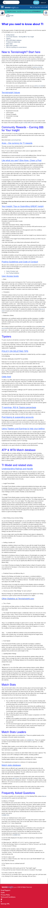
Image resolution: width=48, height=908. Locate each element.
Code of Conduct (10, 271)
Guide (3, 892)
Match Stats (9, 44)
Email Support (5, 890)
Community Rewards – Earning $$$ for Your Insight (20, 36)
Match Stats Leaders (11, 45)
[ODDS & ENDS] (2, 12)
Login (36, 2)
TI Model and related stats (13, 42)
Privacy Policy (5, 895)
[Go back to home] (8, 15)
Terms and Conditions (8, 897)
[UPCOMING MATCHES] (45, 12)
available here (22, 735)
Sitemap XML (5, 904)
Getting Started (10, 35)
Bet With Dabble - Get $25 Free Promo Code (24, 11)
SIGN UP (43, 2)
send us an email (37, 67)
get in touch (16, 778)
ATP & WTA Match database (13, 40)
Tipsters (8, 38)
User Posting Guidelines (12, 273)
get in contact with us (26, 122)
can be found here (16, 140)
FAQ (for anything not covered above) (16, 47)
